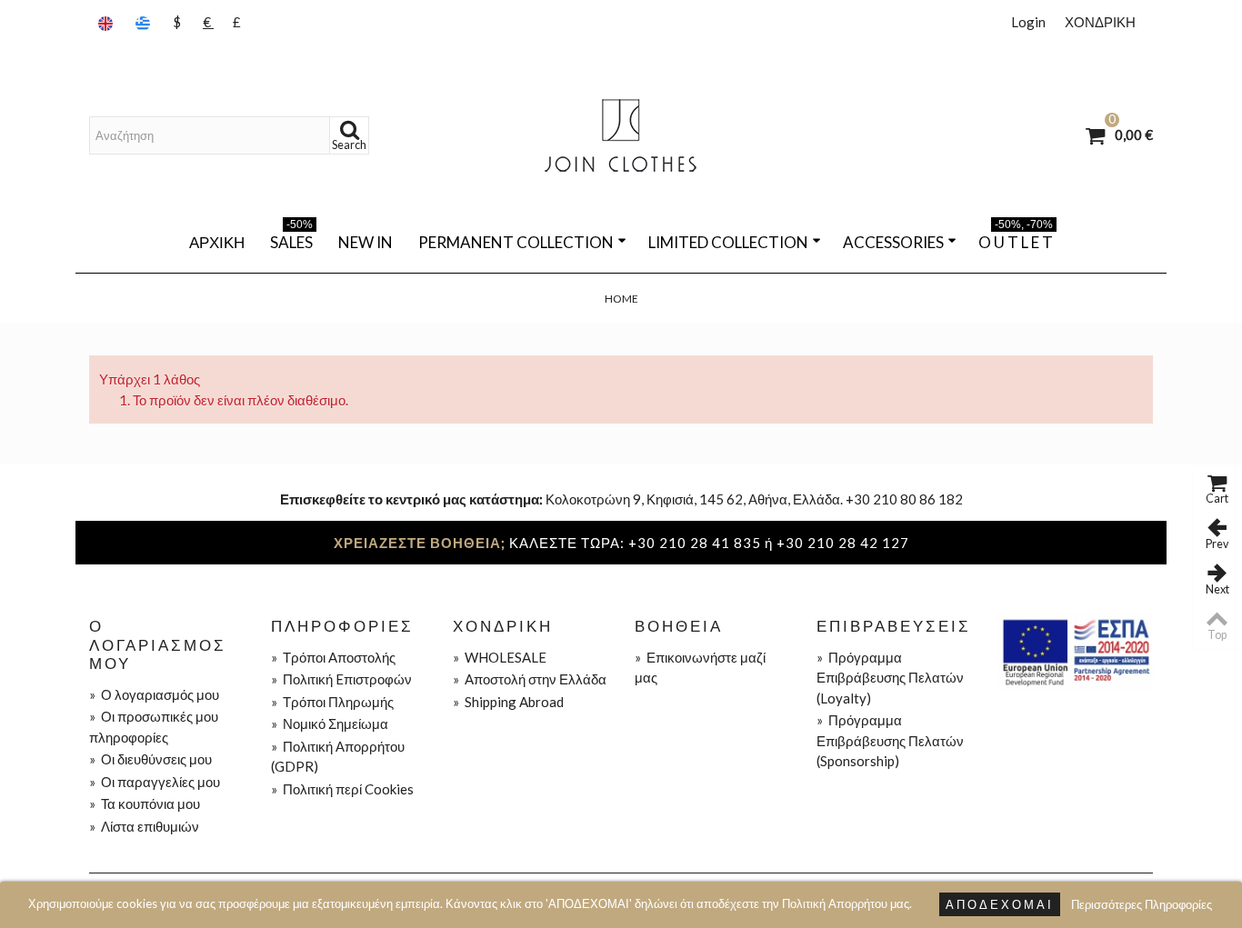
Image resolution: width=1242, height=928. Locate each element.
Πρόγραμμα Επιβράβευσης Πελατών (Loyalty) (890, 677)
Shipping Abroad (508, 702)
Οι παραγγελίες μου (154, 781)
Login (1028, 22)
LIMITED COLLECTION (728, 242)
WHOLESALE (499, 657)
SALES (291, 239)
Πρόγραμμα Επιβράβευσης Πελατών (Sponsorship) (890, 740)
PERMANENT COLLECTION (516, 242)
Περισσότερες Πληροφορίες (1141, 904)
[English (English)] (107, 22)
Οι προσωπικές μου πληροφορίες (153, 726)
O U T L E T (1015, 239)
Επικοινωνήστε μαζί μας (700, 667)
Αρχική (217, 242)
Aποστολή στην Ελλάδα (529, 679)
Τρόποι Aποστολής (333, 657)
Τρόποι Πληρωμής (332, 702)
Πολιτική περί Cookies (342, 789)
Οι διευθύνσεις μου (150, 759)
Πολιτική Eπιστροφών (341, 679)
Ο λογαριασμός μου (154, 694)
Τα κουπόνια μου (144, 803)
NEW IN (365, 242)
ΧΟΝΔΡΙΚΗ (1100, 22)
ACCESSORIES (893, 242)
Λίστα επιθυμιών (144, 826)
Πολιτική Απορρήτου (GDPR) (338, 756)
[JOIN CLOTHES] (621, 135)
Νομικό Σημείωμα (329, 723)
